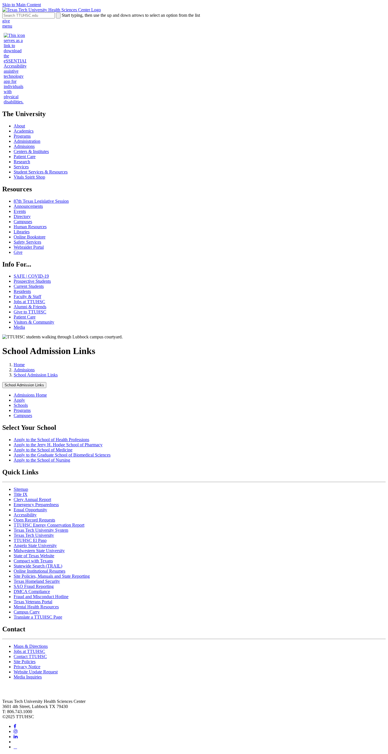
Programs (22, 136)
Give (18, 252)
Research (22, 161)
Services (21, 166)
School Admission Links (36, 374)
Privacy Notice (27, 666)
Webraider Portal (29, 247)
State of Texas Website (34, 555)
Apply (19, 400)
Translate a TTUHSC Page (38, 617)
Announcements (28, 206)
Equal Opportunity (30, 509)
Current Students (29, 286)
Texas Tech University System (41, 530)
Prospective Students (32, 281)
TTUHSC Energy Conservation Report (49, 525)
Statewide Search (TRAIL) (38, 566)
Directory (22, 216)
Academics (24, 131)
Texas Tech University (34, 535)
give (6, 20)
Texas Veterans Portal (33, 601)
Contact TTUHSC (30, 656)
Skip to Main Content (21, 4)
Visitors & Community (34, 322)
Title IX (21, 494)
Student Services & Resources (41, 171)
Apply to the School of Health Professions (51, 439)
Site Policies (25, 661)
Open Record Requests (34, 520)
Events (20, 211)
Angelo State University (35, 545)
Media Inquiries (28, 677)
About (19, 125)
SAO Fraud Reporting (34, 586)
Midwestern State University (39, 550)
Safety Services (27, 242)
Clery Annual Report (32, 499)
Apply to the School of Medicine (43, 449)
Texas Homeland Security (37, 581)
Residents (22, 291)
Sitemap (21, 489)
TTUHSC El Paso (30, 540)
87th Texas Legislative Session (41, 201)
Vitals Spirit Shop (29, 177)
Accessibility (25, 514)
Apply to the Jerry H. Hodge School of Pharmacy (58, 444)
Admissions (24, 146)
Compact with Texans (33, 560)
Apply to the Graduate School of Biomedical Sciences (62, 455)
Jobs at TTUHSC (29, 301)
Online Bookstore (29, 236)
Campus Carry (27, 612)
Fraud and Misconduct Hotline (41, 596)
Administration (27, 141)
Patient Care (25, 156)
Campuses (23, 221)
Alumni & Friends (30, 306)
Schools (21, 405)
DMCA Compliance (32, 591)
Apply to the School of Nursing (42, 460)
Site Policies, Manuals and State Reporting (52, 576)
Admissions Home (30, 395)
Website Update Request (36, 671)
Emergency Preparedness (36, 504)
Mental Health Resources (36, 606)
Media (19, 327)
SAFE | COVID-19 (31, 276)
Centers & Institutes (31, 151)
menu (7, 26)
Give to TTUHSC (30, 311)
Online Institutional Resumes (39, 571)
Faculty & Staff (27, 296)
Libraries (22, 231)
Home (19, 364)
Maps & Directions (31, 646)
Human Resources (30, 226)
